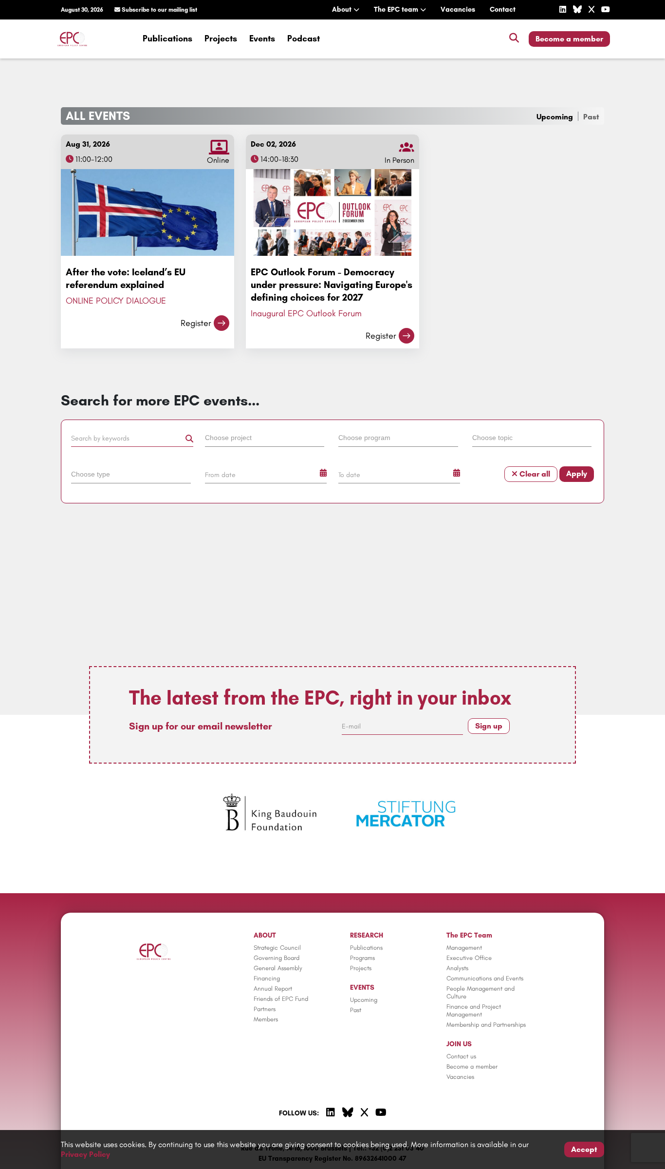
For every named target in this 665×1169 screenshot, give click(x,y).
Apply (576, 473)
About (342, 9)
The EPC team (397, 9)
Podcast (303, 38)
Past (591, 116)
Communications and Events (484, 978)
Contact (503, 9)
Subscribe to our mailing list (158, 9)
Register (196, 323)
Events (262, 38)
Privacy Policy (85, 1154)
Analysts (457, 968)
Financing (267, 978)
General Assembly (278, 968)
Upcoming (554, 116)
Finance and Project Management (473, 1010)
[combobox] (266, 439)
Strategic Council (277, 947)
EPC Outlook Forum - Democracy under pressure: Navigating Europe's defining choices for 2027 (331, 284)
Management (464, 947)
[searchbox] (265, 437)
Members (266, 1019)
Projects (220, 38)
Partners (265, 1009)
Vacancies (458, 9)
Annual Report (273, 988)
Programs (362, 957)
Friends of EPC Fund (281, 998)
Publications (167, 38)
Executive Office (469, 957)
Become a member (569, 38)
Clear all (533, 474)
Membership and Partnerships (486, 1024)
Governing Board (276, 957)
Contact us (461, 1056)
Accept (584, 1149)
